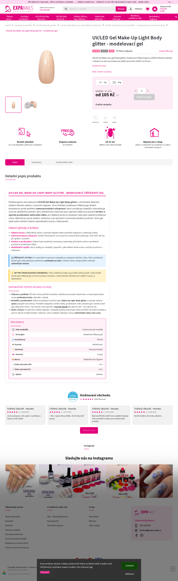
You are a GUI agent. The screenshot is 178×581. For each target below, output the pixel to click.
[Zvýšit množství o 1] (148, 91)
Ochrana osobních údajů (15, 538)
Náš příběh (94, 516)
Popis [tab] (14, 162)
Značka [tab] (64, 162)
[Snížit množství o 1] (135, 91)
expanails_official (141, 535)
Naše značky (94, 525)
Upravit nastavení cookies (18, 570)
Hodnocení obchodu (95, 395)
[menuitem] (10, 17)
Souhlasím (129, 565)
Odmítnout (129, 574)
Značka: (166, 51)
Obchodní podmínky (14, 534)
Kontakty (9, 521)
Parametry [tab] (37, 162)
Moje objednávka (12, 516)
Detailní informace (99, 66)
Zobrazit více (89, 430)
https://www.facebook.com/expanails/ (136, 535)
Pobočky (9, 525)
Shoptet (15, 574)
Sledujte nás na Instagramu (89, 458)
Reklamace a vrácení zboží (16, 543)
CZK (169, 2)
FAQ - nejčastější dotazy (57, 516)
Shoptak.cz (27, 574)
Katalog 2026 (53, 521)
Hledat (121, 9)
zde (91, 567)
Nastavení (45, 572)
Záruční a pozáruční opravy (17, 547)
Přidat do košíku (144, 97)
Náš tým (92, 521)
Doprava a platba (12, 530)
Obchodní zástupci (55, 525)
